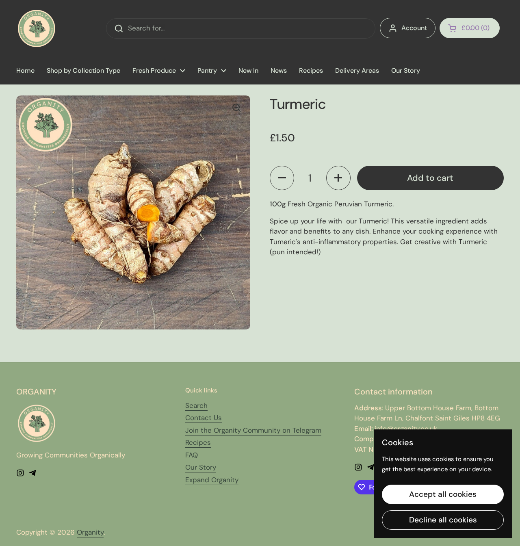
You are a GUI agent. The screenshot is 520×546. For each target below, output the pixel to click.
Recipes (198, 442)
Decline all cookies (443, 520)
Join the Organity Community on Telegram (253, 430)
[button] (470, 28)
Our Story (200, 467)
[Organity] (36, 28)
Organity (90, 532)
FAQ (191, 455)
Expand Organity (211, 479)
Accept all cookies (443, 494)
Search (196, 405)
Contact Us (203, 417)
